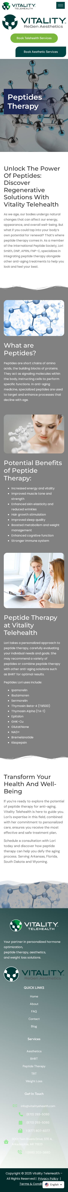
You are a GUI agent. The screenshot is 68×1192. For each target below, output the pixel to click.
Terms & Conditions (34, 1184)
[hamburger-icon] (60, 5)
